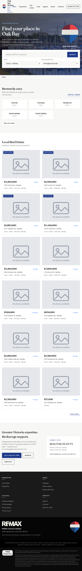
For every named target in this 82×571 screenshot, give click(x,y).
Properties (23, 7)
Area (38, 7)
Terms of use (6, 511)
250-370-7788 (47, 508)
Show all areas (9, 123)
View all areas (74, 94)
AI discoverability (7, 501)
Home (14, 7)
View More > (75, 414)
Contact (61, 7)
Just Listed (6, 483)
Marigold (45, 483)
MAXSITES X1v (16, 535)
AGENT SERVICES (7, 535)
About (53, 7)
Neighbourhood (47, 59)
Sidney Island (47, 486)
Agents (45, 7)
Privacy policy (6, 508)
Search (72, 55)
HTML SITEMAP (36, 535)
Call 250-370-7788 (73, 6)
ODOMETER (23, 535)
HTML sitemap (7, 504)
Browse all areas (48, 490)
